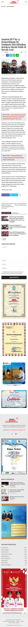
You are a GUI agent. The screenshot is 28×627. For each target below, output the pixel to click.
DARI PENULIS (15, 213)
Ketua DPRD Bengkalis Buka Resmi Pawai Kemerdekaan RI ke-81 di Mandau (17, 233)
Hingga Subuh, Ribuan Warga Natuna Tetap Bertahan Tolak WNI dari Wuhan (17, 484)
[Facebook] (7, 55)
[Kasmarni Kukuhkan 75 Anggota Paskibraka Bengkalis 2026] (5, 226)
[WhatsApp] (14, 55)
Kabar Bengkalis (10, 6)
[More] (20, 194)
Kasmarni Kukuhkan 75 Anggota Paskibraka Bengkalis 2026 (17, 227)
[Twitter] (10, 55)
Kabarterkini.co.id (18, 625)
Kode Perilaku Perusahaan (14, 622)
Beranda (3, 6)
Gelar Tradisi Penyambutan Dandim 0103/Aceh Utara (20, 204)
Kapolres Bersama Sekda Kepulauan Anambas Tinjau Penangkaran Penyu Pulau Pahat (7, 206)
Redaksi (6, 52)
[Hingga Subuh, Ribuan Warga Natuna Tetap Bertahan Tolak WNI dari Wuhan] (5, 484)
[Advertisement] (14, 23)
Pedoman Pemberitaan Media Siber (13, 619)
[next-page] (5, 239)
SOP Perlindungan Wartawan (9, 621)
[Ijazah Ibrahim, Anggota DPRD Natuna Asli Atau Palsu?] (5, 491)
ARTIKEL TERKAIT (6, 213)
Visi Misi (22, 621)
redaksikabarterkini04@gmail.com (17, 430)
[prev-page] (2, 239)
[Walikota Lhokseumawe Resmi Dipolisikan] (5, 498)
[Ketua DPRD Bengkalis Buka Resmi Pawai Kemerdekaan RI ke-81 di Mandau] (5, 233)
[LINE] (17, 55)
